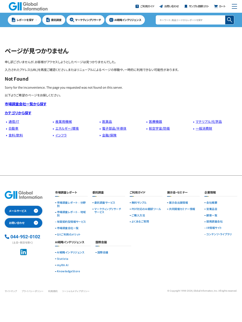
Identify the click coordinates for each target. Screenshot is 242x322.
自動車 (13, 128)
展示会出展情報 (178, 202)
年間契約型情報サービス (71, 221)
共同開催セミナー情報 (182, 209)
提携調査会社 (214, 221)
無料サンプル (139, 202)
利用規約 (53, 291)
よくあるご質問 (140, 221)
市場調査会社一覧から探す (25, 103)
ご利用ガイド (138, 192)
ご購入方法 (138, 215)
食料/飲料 (16, 135)
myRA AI (63, 265)
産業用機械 (63, 121)
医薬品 (107, 121)
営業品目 (211, 209)
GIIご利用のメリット (69, 234)
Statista (63, 258)
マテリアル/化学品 (209, 121)
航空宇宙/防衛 (159, 128)
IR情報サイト (214, 228)
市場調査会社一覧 (68, 228)
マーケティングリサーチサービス (107, 210)
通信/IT (14, 121)
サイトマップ (11, 291)
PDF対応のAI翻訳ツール (146, 209)
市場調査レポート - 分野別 (71, 204)
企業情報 (210, 192)
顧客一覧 (211, 215)
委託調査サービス (104, 202)
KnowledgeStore (68, 271)
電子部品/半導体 (114, 128)
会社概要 (211, 202)
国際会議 (102, 252)
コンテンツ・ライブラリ (219, 234)
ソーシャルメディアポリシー (76, 291)
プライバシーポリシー (32, 291)
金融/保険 (109, 135)
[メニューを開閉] (234, 6)
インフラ (61, 135)
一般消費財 (204, 128)
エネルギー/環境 (67, 128)
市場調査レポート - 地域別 (71, 214)
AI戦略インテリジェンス (71, 252)
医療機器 (155, 121)
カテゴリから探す (18, 112)
